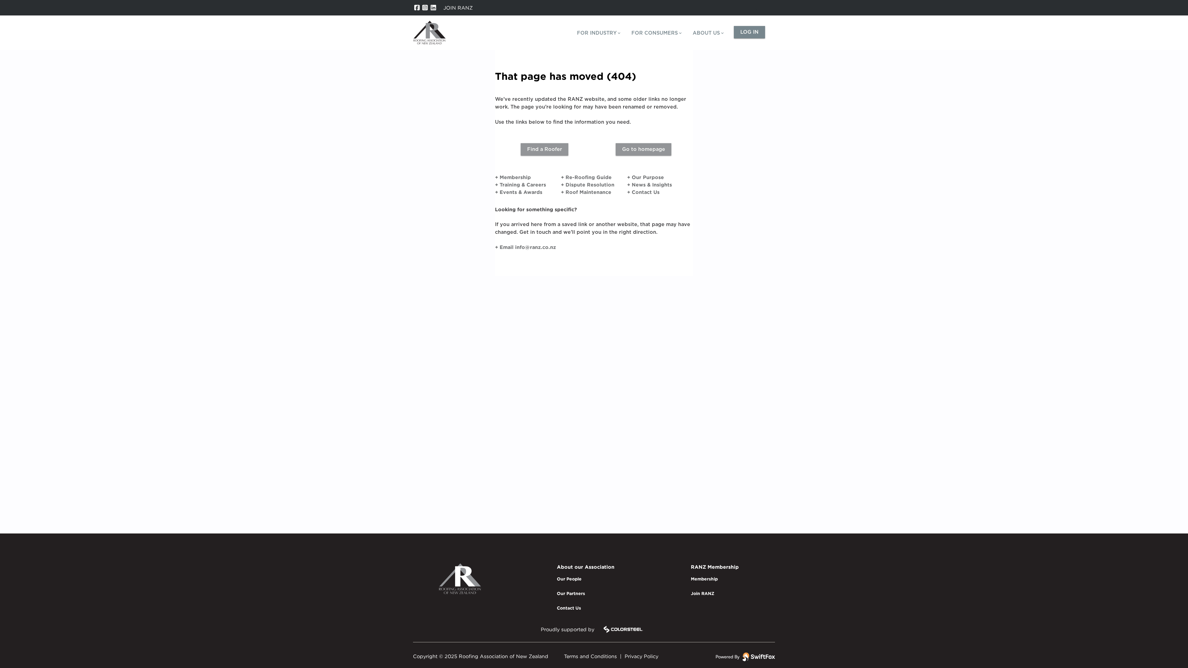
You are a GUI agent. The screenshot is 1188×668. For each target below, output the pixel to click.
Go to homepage (643, 149)
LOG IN (749, 32)
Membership (704, 578)
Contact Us (569, 608)
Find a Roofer (544, 149)
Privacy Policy (641, 656)
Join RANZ (702, 593)
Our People (569, 578)
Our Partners (571, 593)
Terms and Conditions (590, 656)
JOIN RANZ (458, 8)
